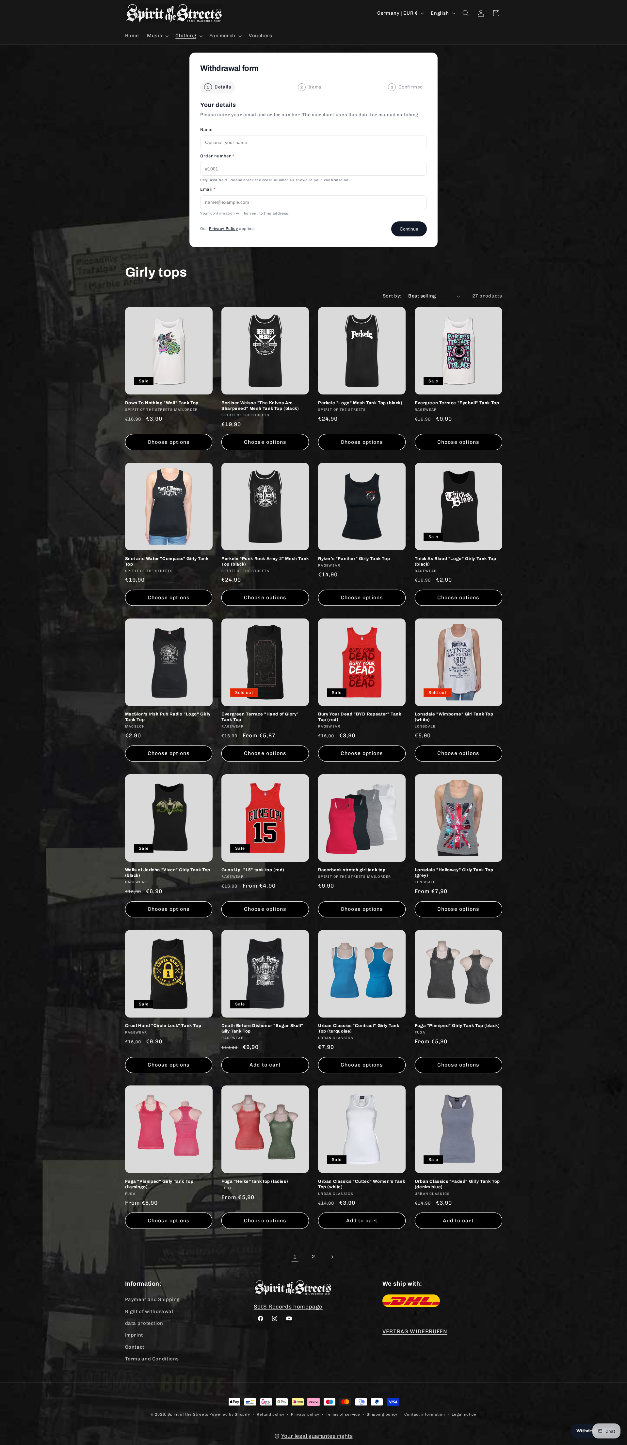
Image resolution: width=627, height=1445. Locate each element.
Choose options (169, 442)
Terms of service (343, 1414)
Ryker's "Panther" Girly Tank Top (354, 558)
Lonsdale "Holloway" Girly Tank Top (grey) (454, 873)
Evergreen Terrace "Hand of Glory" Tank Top (260, 717)
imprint (134, 1335)
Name (206, 129)
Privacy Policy (223, 228)
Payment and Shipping (152, 1299)
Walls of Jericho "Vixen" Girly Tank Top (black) (167, 873)
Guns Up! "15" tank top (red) (252, 870)
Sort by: (392, 296)
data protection (144, 1323)
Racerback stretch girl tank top (352, 870)
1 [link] (295, 1256)
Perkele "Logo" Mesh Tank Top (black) (360, 403)
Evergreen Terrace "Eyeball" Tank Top (457, 403)
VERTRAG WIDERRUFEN (414, 1331)
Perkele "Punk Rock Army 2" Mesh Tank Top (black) (265, 561)
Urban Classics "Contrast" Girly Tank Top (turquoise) (358, 1028)
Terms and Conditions (152, 1359)
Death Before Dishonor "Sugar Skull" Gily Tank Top (262, 1028)
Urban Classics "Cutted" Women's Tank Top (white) (361, 1184)
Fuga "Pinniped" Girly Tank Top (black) (457, 1025)
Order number (217, 155)
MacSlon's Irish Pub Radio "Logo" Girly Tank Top (168, 717)
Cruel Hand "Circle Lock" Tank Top (163, 1025)
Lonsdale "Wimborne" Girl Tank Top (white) (454, 717)
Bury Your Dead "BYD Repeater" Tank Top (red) (359, 717)
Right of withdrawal (149, 1311)
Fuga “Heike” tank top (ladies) (254, 1181)
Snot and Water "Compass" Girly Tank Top (167, 561)
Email (208, 189)
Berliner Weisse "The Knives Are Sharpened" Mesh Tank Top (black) (260, 406)
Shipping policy (382, 1414)
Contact (134, 1347)
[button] (157, 36)
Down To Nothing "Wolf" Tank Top (162, 403)
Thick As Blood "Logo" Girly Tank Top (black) (455, 561)
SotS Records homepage (288, 1306)
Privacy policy (305, 1414)
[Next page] (332, 1256)
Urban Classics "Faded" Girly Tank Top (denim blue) (457, 1184)
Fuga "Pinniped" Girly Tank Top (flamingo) (159, 1184)
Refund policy (270, 1414)
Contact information (424, 1414)
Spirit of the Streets (188, 1414)
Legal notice (464, 1414)
